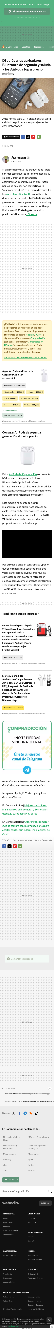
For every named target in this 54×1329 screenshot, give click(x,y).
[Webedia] (11, 1204)
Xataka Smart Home (10, 1230)
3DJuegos (31, 1218)
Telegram (29, 334)
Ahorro (31, 1170)
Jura (5, 1170)
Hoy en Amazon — (13, 708)
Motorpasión (33, 1255)
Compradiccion (9, 1282)
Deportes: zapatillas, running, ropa (37, 1147)
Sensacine (31, 1237)
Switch (31, 1165)
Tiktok (36, 1112)
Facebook (23, 137)
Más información (14, 1326)
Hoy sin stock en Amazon (12, 657)
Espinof (31, 1241)
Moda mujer (33, 1154)
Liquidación (38, 47)
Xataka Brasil (8, 1301)
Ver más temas (11, 1180)
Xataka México (8, 1297)
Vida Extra (32, 1222)
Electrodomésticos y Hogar (12, 1138)
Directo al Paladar (10, 1255)
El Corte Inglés (12, 47)
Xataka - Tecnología (43, 840)
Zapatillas (26, 47)
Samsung (7, 1159)
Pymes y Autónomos (35, 1278)
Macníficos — (29, 398)
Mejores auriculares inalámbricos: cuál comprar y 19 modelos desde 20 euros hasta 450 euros (25, 809)
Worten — (31, 405)
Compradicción (38, 338)
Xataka (5, 1218)
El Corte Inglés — (13, 392)
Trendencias (7, 1274)
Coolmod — (11, 405)
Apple (30, 1159)
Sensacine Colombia (35, 1305)
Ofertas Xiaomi (29, 1101)
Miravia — (35, 392)
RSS (31, 1112)
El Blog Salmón (33, 1274)
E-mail (39, 137)
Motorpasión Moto (35, 1259)
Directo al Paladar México (12, 1309)
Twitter (28, 137)
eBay (5, 1165)
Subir (43, 1203)
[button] (20, 157)
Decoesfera (7, 1278)
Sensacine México (34, 1301)
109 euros (31, 214)
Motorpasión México (36, 1309)
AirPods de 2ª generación (23, 474)
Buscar (50, 1191)
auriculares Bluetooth (18, 194)
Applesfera (7, 1226)
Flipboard (33, 137)
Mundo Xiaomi (8, 1234)
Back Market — (12, 415)
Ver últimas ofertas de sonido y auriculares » (25, 357)
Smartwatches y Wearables (10, 1147)
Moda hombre (9, 1154)
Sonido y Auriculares (22, 840)
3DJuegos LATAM (34, 1297)
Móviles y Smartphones (38, 1137)
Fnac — (10, 398)
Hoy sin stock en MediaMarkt (14, 386)
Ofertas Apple (46, 1101)
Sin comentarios (12, 137)
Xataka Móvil (8, 1222)
